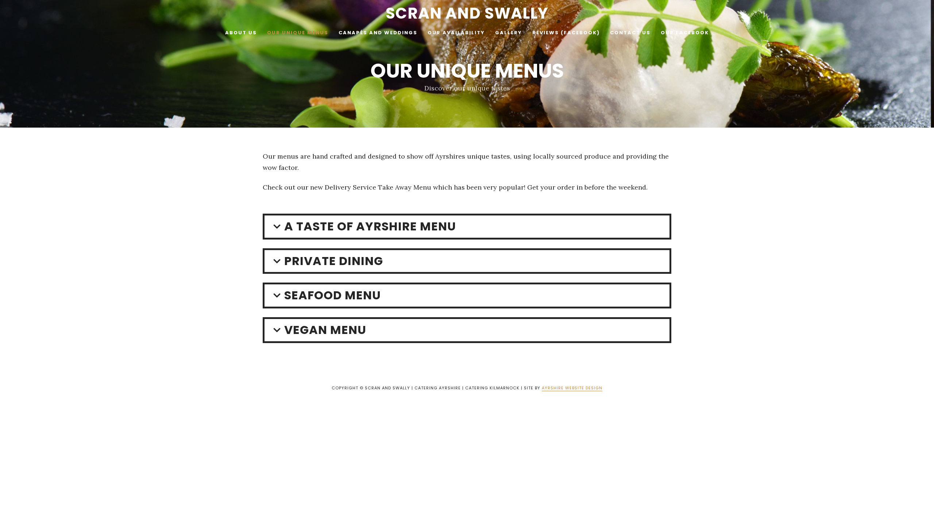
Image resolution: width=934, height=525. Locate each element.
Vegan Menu (325, 330)
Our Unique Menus (297, 32)
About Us (241, 32)
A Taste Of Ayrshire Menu (370, 226)
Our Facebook (685, 32)
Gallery (508, 32)
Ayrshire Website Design (572, 388)
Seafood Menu (332, 295)
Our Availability (456, 32)
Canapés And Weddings (378, 32)
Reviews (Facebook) (566, 32)
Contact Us (630, 32)
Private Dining (333, 261)
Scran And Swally (467, 13)
